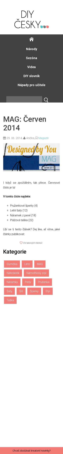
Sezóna (31, 58)
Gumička (12, 264)
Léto (27, 264)
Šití (21, 291)
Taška (10, 300)
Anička (30, 138)
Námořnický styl (36, 273)
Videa (31, 67)
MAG (40, 264)
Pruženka (43, 282)
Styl (48, 291)
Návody (31, 49)
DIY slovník (31, 76)
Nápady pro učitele (31, 85)
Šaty (9, 291)
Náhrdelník (13, 273)
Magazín (43, 138)
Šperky (34, 291)
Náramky (12, 282)
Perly (28, 282)
